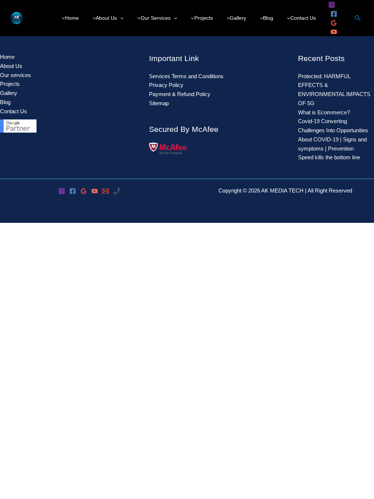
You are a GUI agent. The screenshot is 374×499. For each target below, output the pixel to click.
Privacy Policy (166, 85)
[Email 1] (105, 191)
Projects (10, 84)
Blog (5, 102)
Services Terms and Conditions (186, 76)
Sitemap (159, 103)
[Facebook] (334, 14)
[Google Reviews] (334, 23)
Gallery (8, 93)
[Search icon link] (358, 19)
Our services (15, 75)
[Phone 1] (116, 191)
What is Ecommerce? (324, 112)
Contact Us (13, 111)
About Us (11, 66)
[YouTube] (334, 31)
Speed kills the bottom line (329, 157)
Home (7, 57)
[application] (120, 18)
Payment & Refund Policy (179, 94)
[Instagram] (331, 4)
